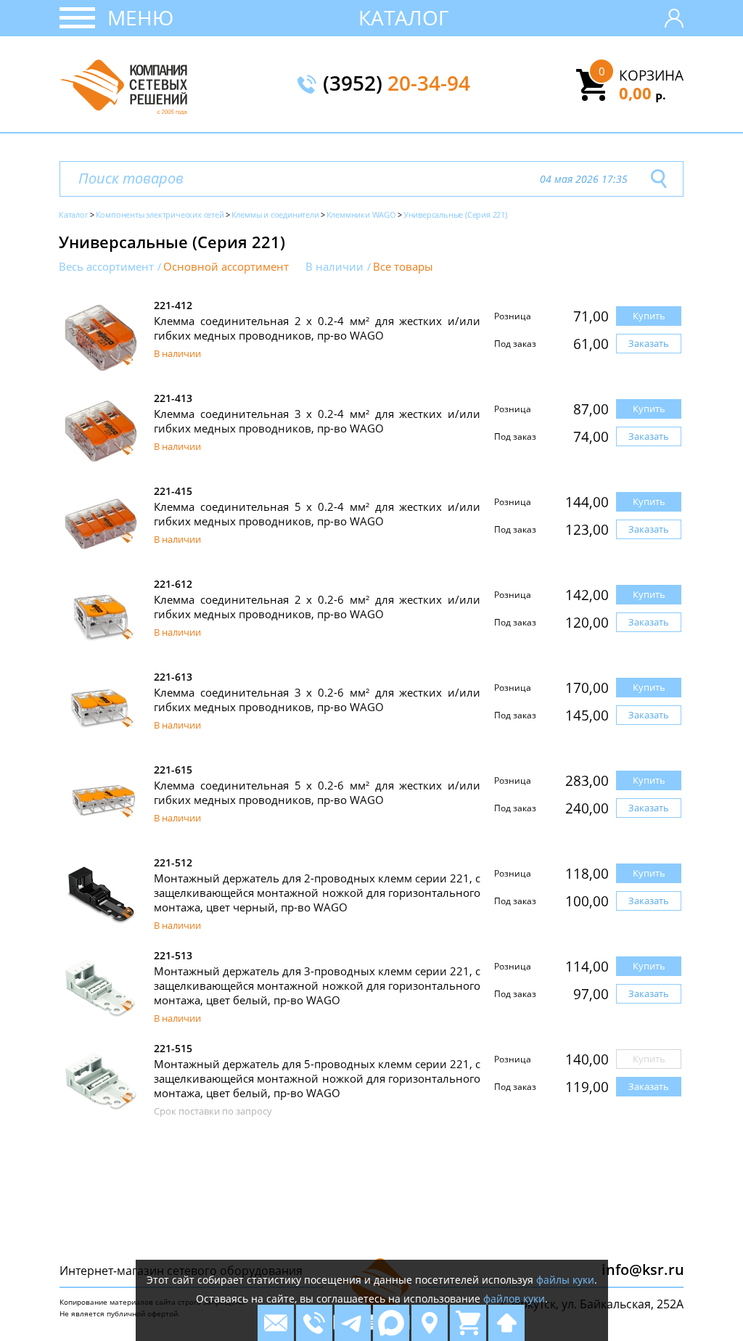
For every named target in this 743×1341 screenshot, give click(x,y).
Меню (140, 17)
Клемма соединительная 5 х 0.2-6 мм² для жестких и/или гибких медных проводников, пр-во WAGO (317, 792)
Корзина (651, 75)
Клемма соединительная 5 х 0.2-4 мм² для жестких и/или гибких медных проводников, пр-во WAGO (317, 513)
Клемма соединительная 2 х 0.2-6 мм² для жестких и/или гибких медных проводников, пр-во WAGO (317, 606)
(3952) (396, 84)
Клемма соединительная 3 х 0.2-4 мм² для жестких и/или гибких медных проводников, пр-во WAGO (317, 420)
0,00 (642, 93)
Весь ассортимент (106, 267)
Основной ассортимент (226, 267)
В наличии (334, 267)
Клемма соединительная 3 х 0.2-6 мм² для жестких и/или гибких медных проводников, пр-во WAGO (317, 699)
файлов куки (514, 1298)
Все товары (403, 267)
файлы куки (565, 1280)
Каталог (403, 17)
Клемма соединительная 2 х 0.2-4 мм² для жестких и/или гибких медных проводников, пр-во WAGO (317, 328)
